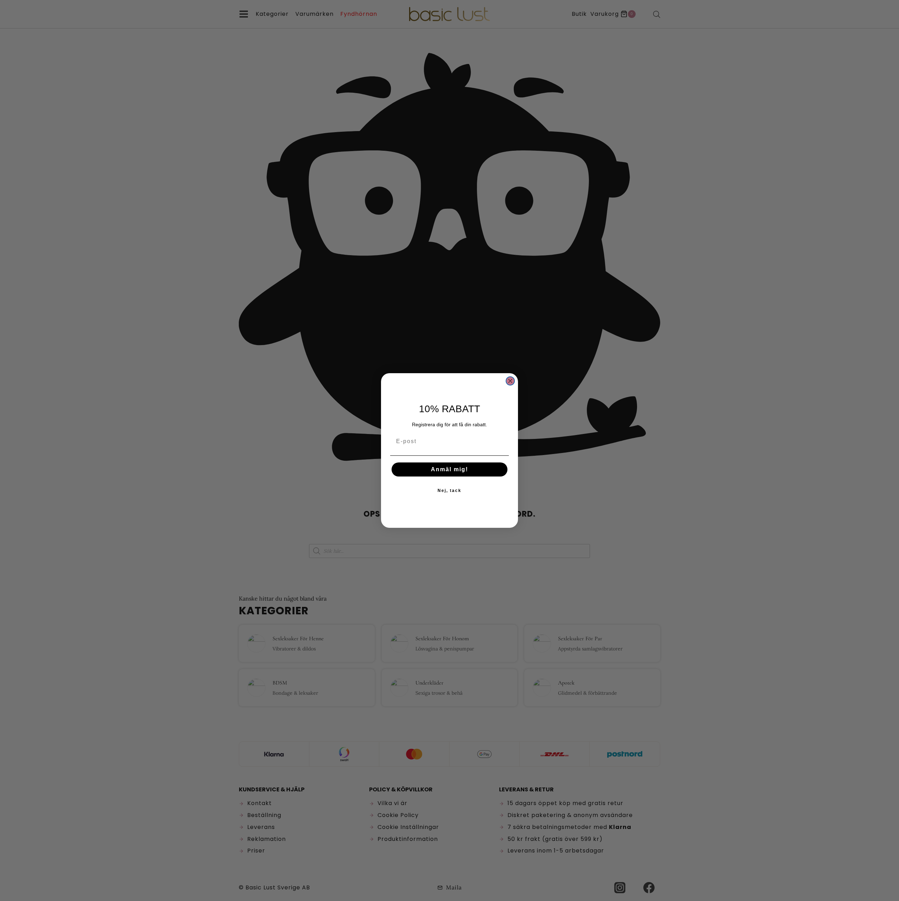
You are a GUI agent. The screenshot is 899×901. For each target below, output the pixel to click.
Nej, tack (449, 490)
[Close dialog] (510, 381)
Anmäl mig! (449, 469)
